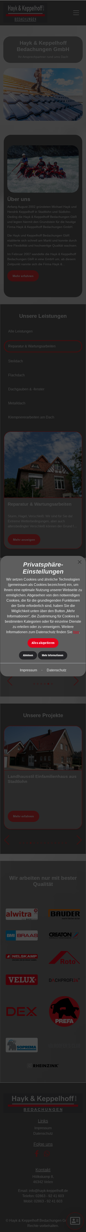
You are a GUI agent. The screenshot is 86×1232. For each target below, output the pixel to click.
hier (76, 632)
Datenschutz (56, 670)
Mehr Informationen (52, 655)
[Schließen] (79, 562)
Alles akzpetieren (43, 643)
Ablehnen (28, 655)
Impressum (28, 670)
